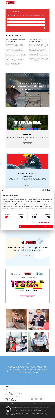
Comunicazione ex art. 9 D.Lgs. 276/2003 (38, 413)
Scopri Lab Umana (27, 255)
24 (36, 104)
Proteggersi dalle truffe (38, 403)
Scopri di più (27, 96)
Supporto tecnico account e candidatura (21, 403)
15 (25, 104)
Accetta (45, 226)
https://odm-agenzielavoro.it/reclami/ (38, 410)
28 (41, 104)
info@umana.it (17, 396)
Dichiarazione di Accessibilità (41, 414)
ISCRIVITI (27, 377)
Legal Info (8, 413)
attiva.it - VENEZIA (46, 416)
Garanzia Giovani (16, 341)
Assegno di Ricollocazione (38, 319)
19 (30, 104)
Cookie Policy (12, 209)
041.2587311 (10, 396)
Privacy (26, 413)
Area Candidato (16, 318)
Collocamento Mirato (38, 341)
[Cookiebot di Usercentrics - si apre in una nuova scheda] (43, 190)
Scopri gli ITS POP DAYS (27, 297)
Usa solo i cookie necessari (27, 226)
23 (35, 104)
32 (46, 104)
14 (24, 104)
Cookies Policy (10, 414)
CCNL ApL (30, 414)
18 (29, 104)
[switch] (21, 217)
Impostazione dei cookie (44, 222)
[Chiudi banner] (52, 190)
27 (40, 104)
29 (42, 104)
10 (19, 104)
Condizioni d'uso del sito (17, 413)
